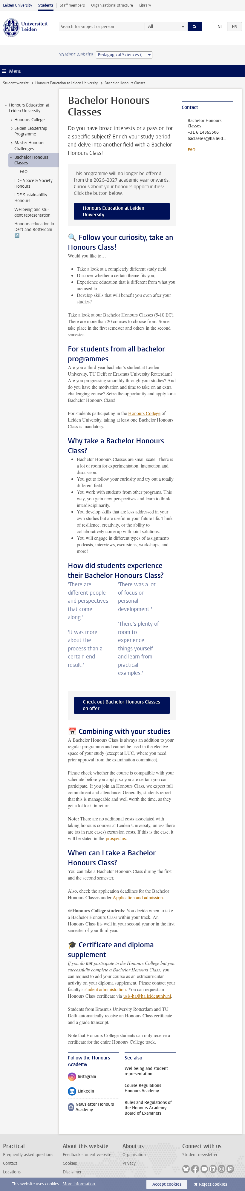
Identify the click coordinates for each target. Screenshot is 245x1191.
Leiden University (17, 5)
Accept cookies (166, 1184)
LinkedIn (81, 1092)
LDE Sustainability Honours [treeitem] (30, 197)
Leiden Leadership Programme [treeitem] (30, 131)
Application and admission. (138, 897)
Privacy (129, 1163)
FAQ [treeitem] (23, 172)
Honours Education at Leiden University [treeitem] (29, 108)
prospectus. (117, 838)
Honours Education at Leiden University (66, 83)
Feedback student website (87, 1155)
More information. (79, 1184)
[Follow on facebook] (195, 1169)
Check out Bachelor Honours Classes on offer (121, 705)
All (150, 26)
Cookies (70, 1163)
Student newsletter (200, 1155)
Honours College (144, 413)
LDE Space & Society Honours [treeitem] (33, 183)
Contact (10, 1163)
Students (45, 5)
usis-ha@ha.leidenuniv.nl (147, 996)
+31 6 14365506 (203, 132)
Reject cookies (213, 1184)
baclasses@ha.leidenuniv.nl (207, 138)
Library (145, 5)
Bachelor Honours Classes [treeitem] (31, 160)
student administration (105, 989)
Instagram (82, 1078)
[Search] (195, 26)
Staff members (72, 5)
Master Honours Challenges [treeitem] (29, 145)
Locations (12, 1172)
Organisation (134, 1155)
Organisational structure (112, 5)
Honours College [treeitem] (29, 120)
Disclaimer (72, 1172)
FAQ (191, 150)
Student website (16, 83)
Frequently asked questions (28, 1155)
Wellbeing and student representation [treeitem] (32, 212)
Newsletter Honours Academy (91, 1107)
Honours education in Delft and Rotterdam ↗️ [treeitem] (34, 229)
